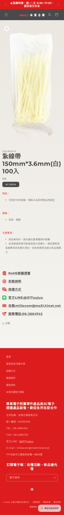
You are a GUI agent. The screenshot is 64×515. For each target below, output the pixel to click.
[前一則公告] (5, 4)
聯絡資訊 (33, 507)
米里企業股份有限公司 (20, 502)
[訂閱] (54, 477)
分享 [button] (7, 323)
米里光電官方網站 (15, 392)
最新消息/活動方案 (15, 363)
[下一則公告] (58, 4)
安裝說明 (14, 281)
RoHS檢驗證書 (19, 273)
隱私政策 (46, 502)
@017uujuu (26, 441)
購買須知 (10, 385)
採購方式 (10, 370)
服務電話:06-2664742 (25, 314)
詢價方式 (14, 289)
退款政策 (36, 502)
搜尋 (8, 356)
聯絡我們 (10, 378)
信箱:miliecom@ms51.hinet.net (34, 306)
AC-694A (10, 184)
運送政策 (57, 502)
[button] (6, 14)
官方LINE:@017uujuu (25, 297)
